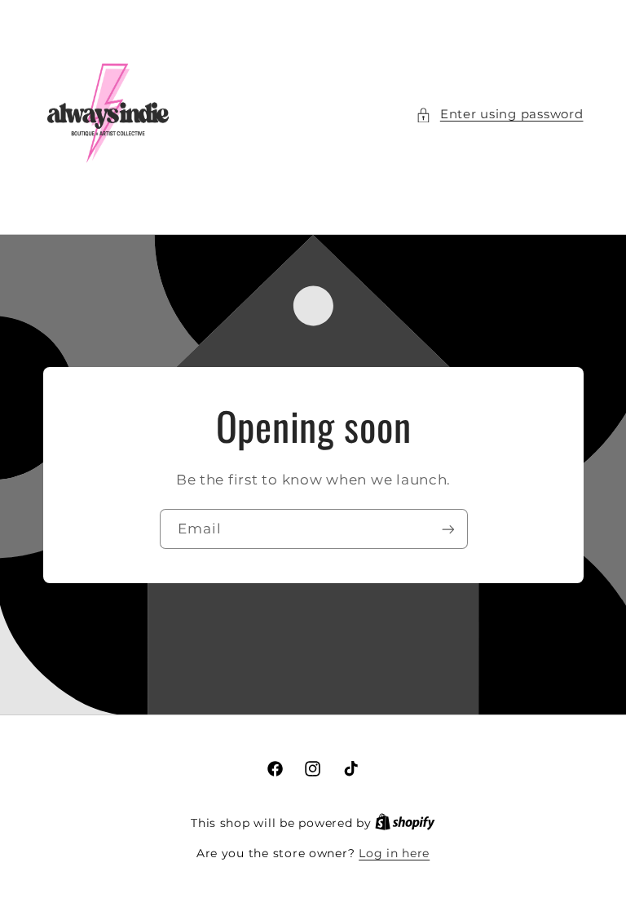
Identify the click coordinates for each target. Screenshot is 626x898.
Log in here (394, 853)
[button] (499, 115)
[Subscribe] (447, 529)
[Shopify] (405, 822)
